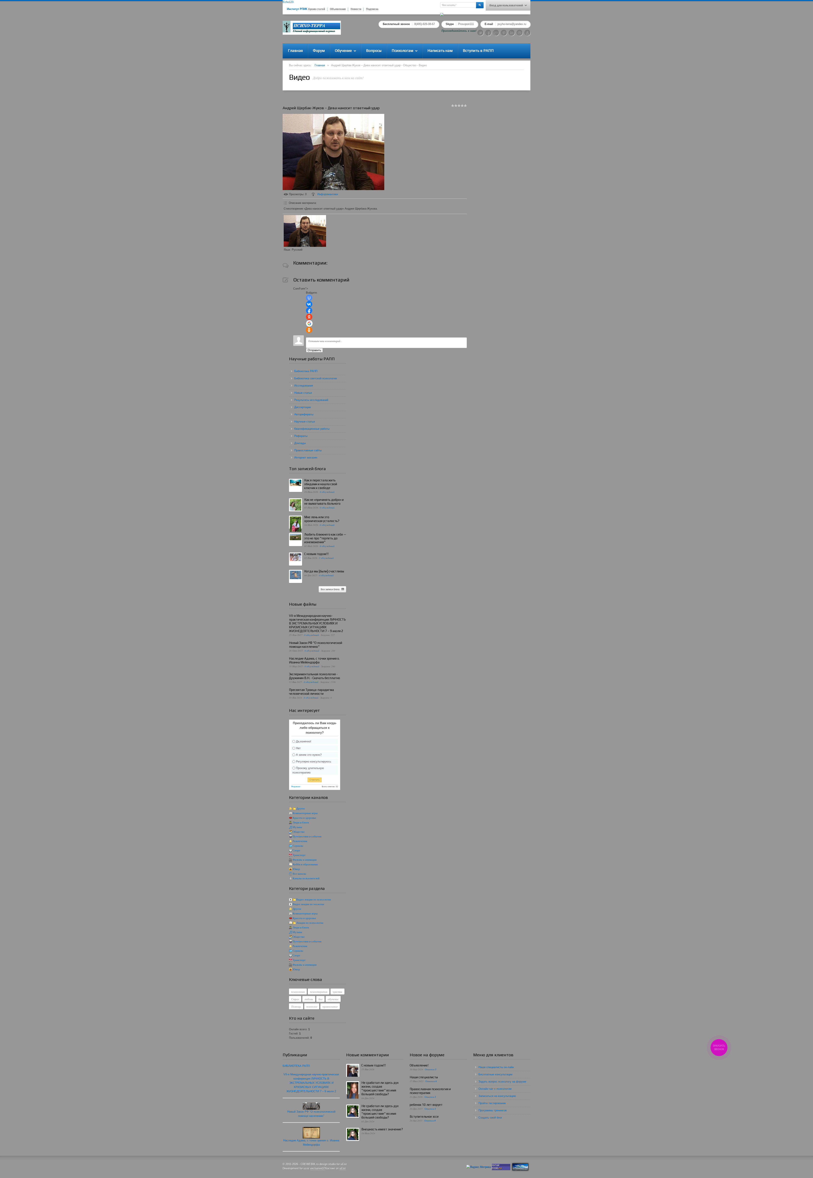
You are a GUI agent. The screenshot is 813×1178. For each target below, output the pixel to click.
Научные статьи (304, 421)
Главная (320, 65)
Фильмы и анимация (305, 859)
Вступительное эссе (424, 1116)
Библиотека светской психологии (315, 378)
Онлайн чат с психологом (495, 1088)
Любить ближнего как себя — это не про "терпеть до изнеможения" (325, 538)
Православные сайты (308, 450)
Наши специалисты (424, 1077)
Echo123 (288, 2)
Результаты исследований (311, 400)
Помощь (296, 1006)
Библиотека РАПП (305, 371)
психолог (311, 1006)
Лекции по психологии (309, 922)
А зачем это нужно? (309, 754)
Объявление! (419, 1065)
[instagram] (527, 33)
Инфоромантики (327, 194)
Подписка (372, 9)
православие (330, 1006)
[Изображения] (305, 231)
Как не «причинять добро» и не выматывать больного (324, 501)
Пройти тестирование (492, 1103)
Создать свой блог (490, 1117)
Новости (356, 9)
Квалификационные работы (311, 428)
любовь (308, 999)
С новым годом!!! (316, 554)
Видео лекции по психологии (313, 899)
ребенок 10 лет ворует (426, 1104)
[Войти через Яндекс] (309, 317)
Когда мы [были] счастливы (324, 571)
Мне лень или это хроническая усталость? (321, 519)
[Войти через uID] (309, 298)
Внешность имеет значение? (382, 1129)
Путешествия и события (307, 836)
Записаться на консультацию (497, 1096)
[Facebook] (488, 33)
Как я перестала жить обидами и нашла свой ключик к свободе (320, 484)
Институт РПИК (297, 9)
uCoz (343, 1168)
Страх (295, 999)
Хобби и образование (305, 864)
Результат (295, 787)
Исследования (303, 385)
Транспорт (299, 855)
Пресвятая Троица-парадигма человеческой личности (311, 691)
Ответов (430, 1069)
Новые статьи (303, 392)
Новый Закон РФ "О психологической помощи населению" (315, 644)
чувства (337, 992)
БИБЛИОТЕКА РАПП (296, 1066)
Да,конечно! (303, 741)
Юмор (296, 869)
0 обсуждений (327, 491)
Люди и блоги (301, 822)
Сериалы (298, 845)
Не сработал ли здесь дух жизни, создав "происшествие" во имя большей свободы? (380, 1088)
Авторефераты (303, 414)
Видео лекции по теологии (308, 904)
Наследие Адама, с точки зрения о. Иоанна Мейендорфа (314, 660)
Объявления (338, 9)
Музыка (297, 827)
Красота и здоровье (304, 817)
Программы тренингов (492, 1110)
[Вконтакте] (520, 33)
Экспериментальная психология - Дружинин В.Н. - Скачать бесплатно (314, 676)
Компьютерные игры (305, 813)
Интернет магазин (305, 457)
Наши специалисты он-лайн (496, 1067)
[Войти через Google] (309, 323)
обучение (333, 999)
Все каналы (299, 873)
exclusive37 (317, 1168)
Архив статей (316, 9)
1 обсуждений (326, 557)
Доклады (300, 443)
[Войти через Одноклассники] (309, 330)
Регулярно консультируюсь (313, 761)
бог (320, 999)
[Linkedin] (512, 33)
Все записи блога (330, 589)
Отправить (314, 350)
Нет (298, 748)
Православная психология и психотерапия (430, 1091)
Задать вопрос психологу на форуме (502, 1081)
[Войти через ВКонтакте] (309, 304)
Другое (300, 808)
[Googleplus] (496, 33)
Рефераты (300, 436)
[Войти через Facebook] (309, 310)
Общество (299, 831)
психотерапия (318, 992)
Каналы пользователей (306, 878)
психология (298, 992)
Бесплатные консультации (495, 1074)
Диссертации (302, 407)
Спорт (296, 850)
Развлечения (300, 841)
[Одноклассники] (504, 33)
